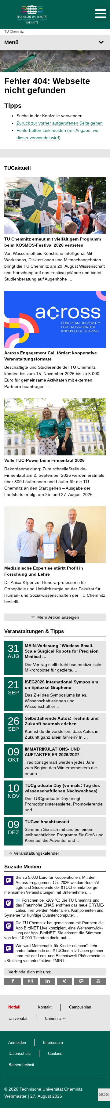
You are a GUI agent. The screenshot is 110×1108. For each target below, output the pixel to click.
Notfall (14, 1007)
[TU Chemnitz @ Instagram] (30, 981)
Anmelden (17, 1043)
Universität (18, 1018)
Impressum (53, 1043)
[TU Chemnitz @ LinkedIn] (47, 981)
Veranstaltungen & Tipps (34, 631)
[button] (94, 14)
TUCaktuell (17, 168)
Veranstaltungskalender (36, 853)
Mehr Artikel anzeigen (58, 617)
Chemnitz (53, 1018)
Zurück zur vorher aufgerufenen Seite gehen (59, 123)
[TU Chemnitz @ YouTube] (98, 981)
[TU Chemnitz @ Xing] (64, 981)
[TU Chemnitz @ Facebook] (12, 981)
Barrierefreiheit (21, 1065)
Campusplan (80, 1007)
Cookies (55, 1054)
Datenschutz (20, 1054)
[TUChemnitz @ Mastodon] (81, 981)
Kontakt (45, 1007)
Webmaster (15, 1096)
